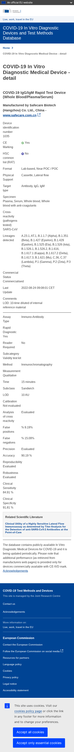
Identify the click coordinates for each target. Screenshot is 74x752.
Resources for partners (16, 657)
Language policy (12, 664)
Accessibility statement (16, 690)
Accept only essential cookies (39, 743)
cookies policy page (28, 711)
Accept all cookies (30, 732)
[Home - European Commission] (37, 10)
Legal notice (10, 683)
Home (6, 47)
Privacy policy (10, 677)
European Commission (18, 638)
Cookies (7, 670)
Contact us (9, 603)
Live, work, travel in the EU (18, 19)
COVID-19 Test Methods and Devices (28, 590)
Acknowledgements (15, 570)
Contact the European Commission (23, 644)
